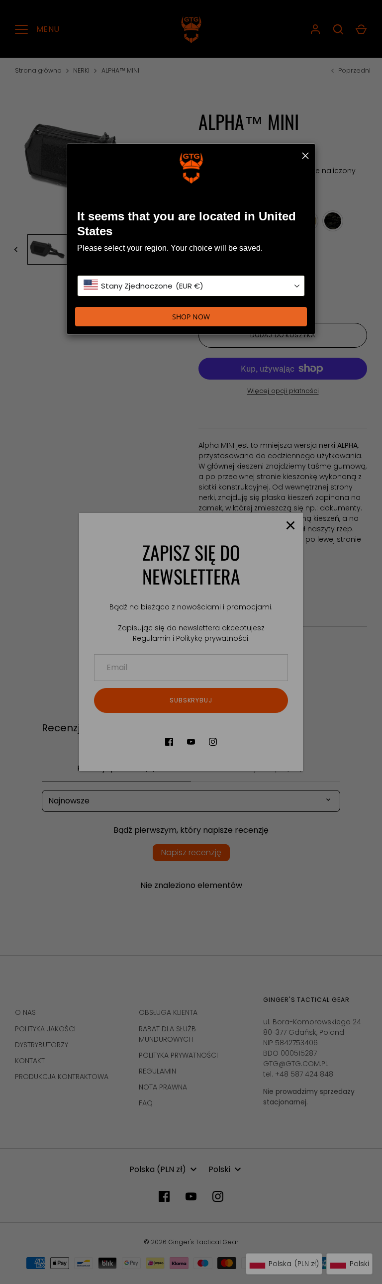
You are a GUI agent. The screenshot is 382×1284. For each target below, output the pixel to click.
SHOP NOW (191, 316)
